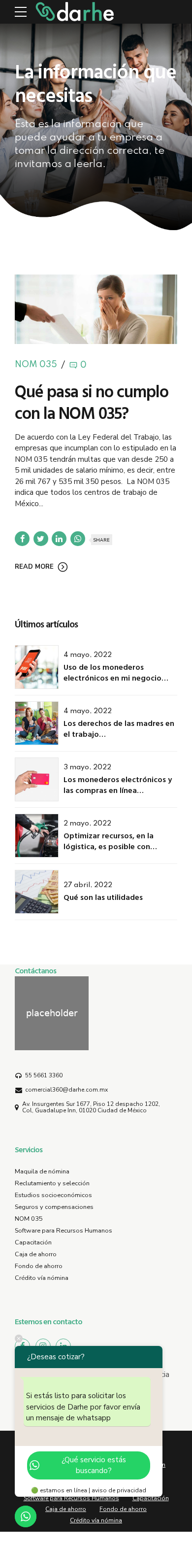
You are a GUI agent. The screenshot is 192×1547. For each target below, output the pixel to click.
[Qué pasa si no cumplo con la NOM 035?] (96, 309)
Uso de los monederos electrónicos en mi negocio (112, 672)
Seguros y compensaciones (54, 1207)
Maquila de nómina (42, 1171)
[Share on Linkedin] (59, 538)
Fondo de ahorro (39, 1266)
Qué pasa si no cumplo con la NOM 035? (91, 401)
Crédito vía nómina (41, 1277)
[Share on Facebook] (22, 538)
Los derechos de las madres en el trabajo (119, 728)
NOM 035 (36, 365)
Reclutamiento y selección (52, 1183)
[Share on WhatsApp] (77, 538)
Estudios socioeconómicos (53, 1195)
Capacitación (33, 1242)
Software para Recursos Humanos (63, 1230)
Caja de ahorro (36, 1254)
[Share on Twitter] (40, 538)
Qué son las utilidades (103, 897)
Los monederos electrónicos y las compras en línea (118, 784)
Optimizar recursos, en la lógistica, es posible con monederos (109, 846)
